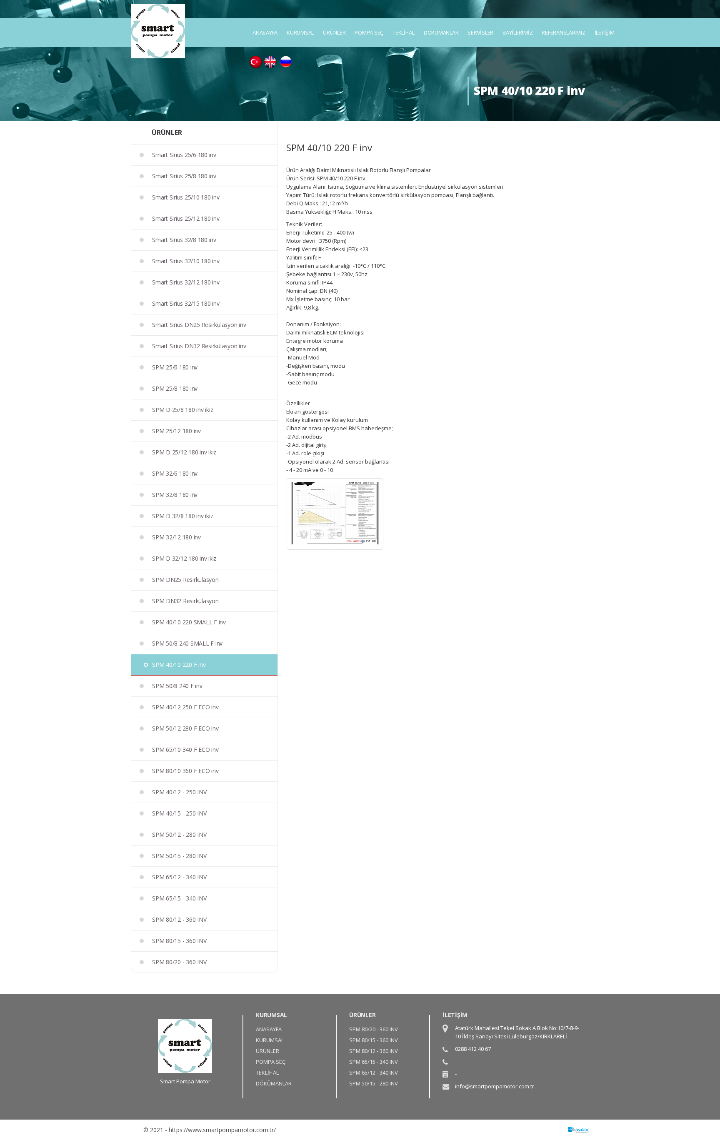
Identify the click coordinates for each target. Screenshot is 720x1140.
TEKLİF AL (403, 32)
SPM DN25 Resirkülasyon (185, 580)
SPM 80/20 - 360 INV (179, 962)
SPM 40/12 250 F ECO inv (185, 707)
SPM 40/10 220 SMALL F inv (189, 622)
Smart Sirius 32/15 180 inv (186, 303)
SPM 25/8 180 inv (175, 388)
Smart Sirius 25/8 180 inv (184, 176)
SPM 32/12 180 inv (176, 537)
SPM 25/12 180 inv (176, 431)
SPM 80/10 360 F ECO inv (185, 771)
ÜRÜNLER (334, 32)
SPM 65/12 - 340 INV (179, 877)
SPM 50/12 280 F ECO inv (185, 728)
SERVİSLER (480, 32)
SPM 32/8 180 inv (175, 495)
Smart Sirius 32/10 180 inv (186, 261)
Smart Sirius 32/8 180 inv (184, 240)
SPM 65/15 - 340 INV (179, 898)
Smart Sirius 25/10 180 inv (186, 197)
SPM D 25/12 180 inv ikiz (184, 452)
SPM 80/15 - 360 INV (179, 941)
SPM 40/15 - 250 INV (179, 813)
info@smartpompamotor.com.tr (494, 1086)
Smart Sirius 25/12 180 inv (186, 218)
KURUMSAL (300, 32)
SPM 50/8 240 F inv (177, 686)
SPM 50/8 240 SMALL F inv (187, 643)
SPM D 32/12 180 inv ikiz (184, 558)
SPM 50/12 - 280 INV (179, 834)
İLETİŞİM (605, 32)
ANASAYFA (265, 32)
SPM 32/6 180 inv (175, 473)
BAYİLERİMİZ (517, 32)
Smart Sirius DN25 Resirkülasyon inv (199, 325)
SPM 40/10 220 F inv (178, 665)
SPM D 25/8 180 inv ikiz (182, 410)
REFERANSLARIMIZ (563, 32)
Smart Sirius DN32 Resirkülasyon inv (199, 346)
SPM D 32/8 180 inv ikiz (182, 516)
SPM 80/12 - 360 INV (179, 919)
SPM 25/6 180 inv (175, 367)
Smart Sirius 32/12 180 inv (186, 282)
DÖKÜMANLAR (441, 32)
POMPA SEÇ (369, 32)
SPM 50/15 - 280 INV (179, 856)
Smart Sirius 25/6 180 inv (184, 155)
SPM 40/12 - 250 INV (179, 792)
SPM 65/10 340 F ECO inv (185, 749)
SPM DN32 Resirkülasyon (185, 601)
